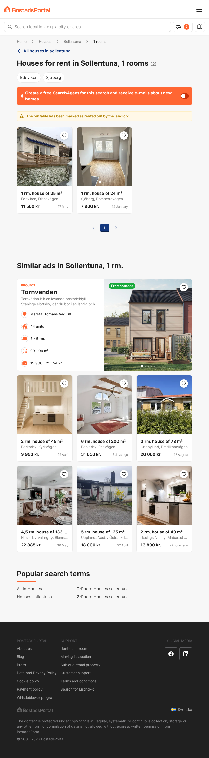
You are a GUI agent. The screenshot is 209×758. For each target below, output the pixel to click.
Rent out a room (74, 648)
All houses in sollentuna (46, 50)
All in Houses (29, 588)
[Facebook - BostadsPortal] (171, 653)
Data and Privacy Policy (37, 673)
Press (21, 665)
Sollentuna (72, 41)
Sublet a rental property (80, 665)
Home (22, 41)
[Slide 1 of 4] (99, 181)
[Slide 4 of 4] (109, 181)
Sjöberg (53, 77)
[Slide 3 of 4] (106, 181)
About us (24, 648)
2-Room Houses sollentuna (103, 596)
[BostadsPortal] (27, 9)
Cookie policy (28, 681)
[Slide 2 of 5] (41, 181)
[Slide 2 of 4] (102, 181)
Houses (45, 41)
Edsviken (28, 77)
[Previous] (93, 228)
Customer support (76, 673)
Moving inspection (76, 656)
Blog (20, 656)
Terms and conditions (78, 681)
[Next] (116, 228)
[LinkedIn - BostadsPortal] (185, 653)
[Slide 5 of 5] (50, 181)
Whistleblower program (36, 697)
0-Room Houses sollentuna (103, 588)
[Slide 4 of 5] (47, 181)
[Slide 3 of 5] (44, 181)
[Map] (200, 27)
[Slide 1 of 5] (38, 181)
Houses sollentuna (34, 596)
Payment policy (30, 689)
